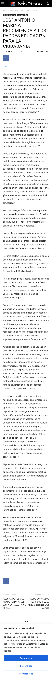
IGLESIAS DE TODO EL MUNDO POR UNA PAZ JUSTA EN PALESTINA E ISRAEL (14, 603)
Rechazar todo (26, 673)
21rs (5, 66)
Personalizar (26, 666)
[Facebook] (6, 58)
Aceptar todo (26, 658)
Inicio (5, 10)
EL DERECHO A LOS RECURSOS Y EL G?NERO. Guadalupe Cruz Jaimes (38, 603)
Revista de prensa (17, 10)
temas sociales (33, 10)
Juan (8, 51)
